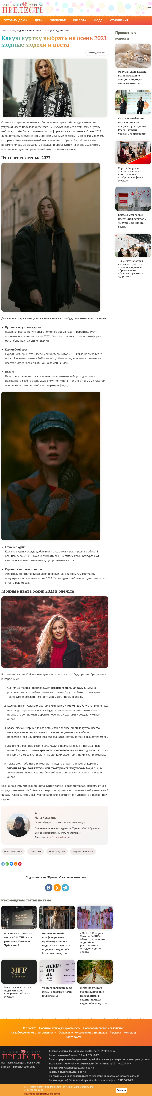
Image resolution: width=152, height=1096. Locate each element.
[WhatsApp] (7, 864)
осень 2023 (35, 851)
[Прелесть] (22, 3)
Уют (36, 28)
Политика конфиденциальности (59, 1028)
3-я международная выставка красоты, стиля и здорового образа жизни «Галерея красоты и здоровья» (131, 268)
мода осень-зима (13, 851)
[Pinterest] (20, 864)
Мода (98, 20)
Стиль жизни (15, 28)
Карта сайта (73, 1037)
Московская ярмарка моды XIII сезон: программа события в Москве (18, 992)
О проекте (29, 1028)
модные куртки (57, 851)
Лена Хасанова (45, 818)
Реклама (115, 1032)
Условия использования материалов (83, 1032)
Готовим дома (16, 20)
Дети (39, 20)
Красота (80, 20)
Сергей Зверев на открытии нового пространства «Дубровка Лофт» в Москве (130, 174)
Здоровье (58, 20)
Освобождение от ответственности (33, 1032)
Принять (121, 1090)
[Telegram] (3, 864)
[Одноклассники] (15, 864)
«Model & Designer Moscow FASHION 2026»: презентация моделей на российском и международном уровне (92, 942)
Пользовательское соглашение (103, 1028)
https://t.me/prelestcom (58, 837)
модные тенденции (83, 851)
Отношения (119, 20)
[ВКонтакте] (11, 864)
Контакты (130, 1032)
